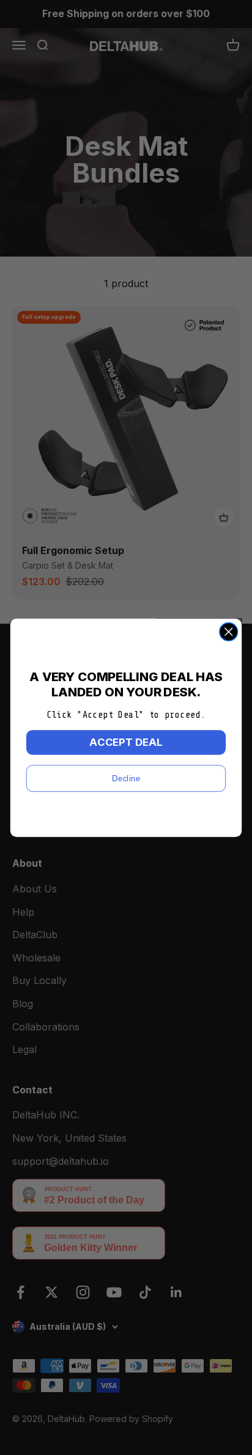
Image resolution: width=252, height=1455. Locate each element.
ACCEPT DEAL (125, 741)
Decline (126, 777)
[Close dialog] (228, 631)
